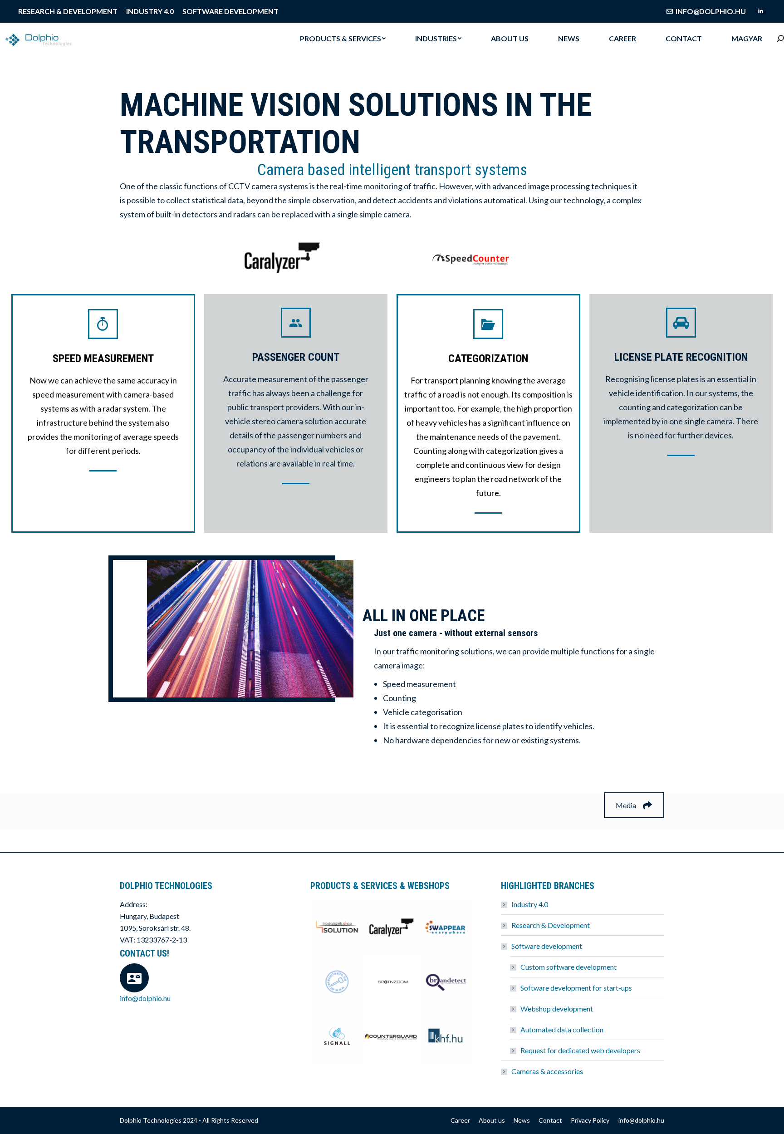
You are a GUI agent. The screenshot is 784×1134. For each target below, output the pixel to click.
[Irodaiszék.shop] (337, 928)
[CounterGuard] (392, 1037)
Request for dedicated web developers (580, 1050)
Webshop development (556, 1008)
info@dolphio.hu (711, 11)
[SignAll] (337, 1037)
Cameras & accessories (547, 1071)
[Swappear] (446, 928)
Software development (546, 946)
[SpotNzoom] (392, 982)
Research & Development (550, 925)
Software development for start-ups (576, 987)
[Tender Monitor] (446, 1037)
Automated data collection (561, 1029)
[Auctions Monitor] (337, 982)
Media (626, 805)
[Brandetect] (446, 982)
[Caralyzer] (392, 928)
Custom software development (568, 966)
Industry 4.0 (529, 904)
